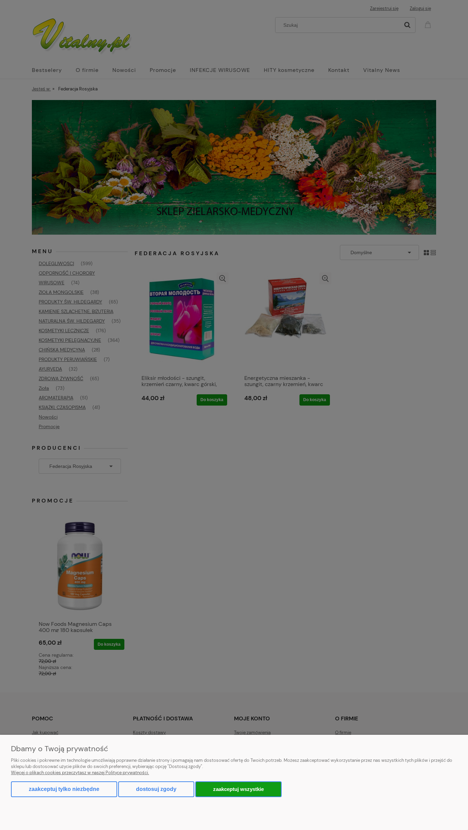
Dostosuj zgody (156, 789)
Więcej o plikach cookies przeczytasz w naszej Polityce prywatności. (80, 773)
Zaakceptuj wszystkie (238, 789)
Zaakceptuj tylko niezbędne (64, 789)
